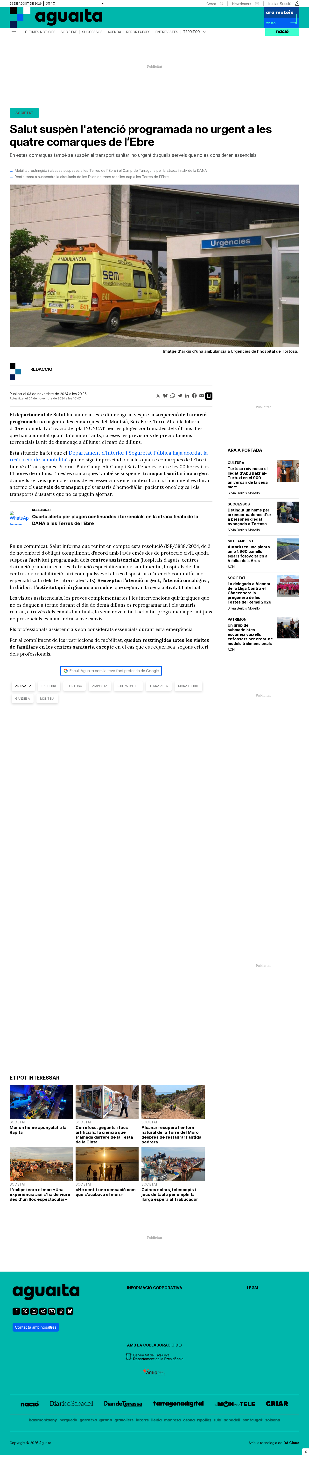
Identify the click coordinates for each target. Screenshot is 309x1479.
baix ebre (49, 686)
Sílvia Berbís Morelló (244, 493)
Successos (92, 32)
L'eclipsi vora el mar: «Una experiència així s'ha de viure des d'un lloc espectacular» (40, 1194)
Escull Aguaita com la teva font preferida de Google (114, 670)
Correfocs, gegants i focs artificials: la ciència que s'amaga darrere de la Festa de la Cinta (104, 1134)
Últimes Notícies (40, 32)
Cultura (236, 463)
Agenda (114, 32)
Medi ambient (241, 541)
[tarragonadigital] (178, 1404)
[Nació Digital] (57, 19)
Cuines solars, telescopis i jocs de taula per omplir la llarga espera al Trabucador (169, 1194)
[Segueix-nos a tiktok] (60, 1313)
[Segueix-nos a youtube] (52, 1313)
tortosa (74, 686)
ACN (231, 567)
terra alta (158, 686)
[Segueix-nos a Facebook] (16, 1313)
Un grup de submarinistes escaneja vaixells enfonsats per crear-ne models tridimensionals (250, 634)
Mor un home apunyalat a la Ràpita (38, 1130)
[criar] (277, 1404)
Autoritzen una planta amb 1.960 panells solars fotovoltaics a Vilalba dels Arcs (249, 554)
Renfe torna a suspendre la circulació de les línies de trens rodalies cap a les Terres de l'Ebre (91, 176)
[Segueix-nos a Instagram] (34, 1313)
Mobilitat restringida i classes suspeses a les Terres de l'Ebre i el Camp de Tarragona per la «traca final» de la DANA (110, 170)
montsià (47, 698)
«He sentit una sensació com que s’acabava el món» (106, 1192)
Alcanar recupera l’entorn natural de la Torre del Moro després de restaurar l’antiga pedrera (171, 1134)
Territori (195, 32)
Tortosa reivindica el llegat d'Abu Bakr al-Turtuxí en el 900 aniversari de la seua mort (248, 477)
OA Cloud (291, 1443)
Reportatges (138, 32)
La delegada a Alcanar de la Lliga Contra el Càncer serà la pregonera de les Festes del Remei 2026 (249, 593)
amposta (99, 686)
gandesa (22, 698)
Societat (69, 32)
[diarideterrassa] (123, 1404)
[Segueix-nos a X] (25, 1313)
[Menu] (13, 32)
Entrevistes (166, 32)
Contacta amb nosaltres (35, 1327)
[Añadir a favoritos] (208, 396)
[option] (154, 270)
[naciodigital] (30, 1404)
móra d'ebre (188, 686)
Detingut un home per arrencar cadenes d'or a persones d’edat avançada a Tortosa (249, 517)
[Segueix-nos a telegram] (43, 1313)
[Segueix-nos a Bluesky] (69, 1313)
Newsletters (241, 4)
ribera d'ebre (128, 686)
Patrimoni (237, 619)
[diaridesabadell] (71, 1404)
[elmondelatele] (235, 1404)
